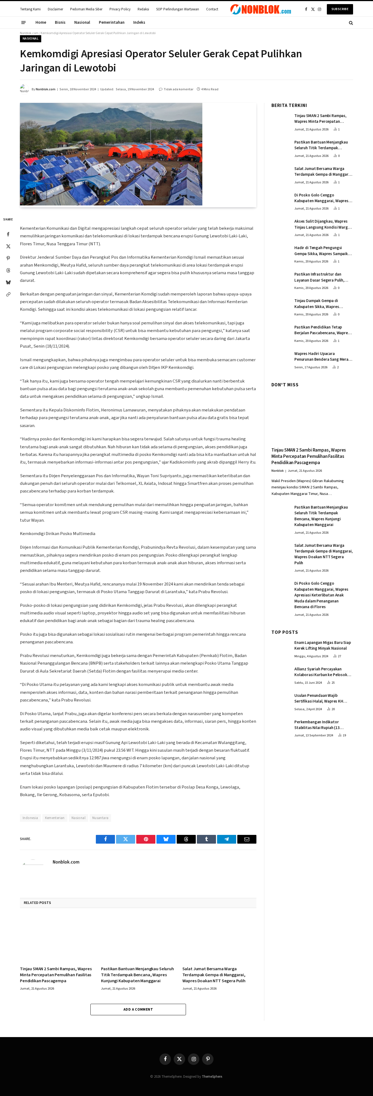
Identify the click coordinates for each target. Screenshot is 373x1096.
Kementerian (55, 818)
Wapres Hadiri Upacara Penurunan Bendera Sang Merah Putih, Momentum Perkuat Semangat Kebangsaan (322, 357)
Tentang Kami (30, 9)
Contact (212, 9)
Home (40, 22)
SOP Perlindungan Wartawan (177, 9)
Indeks (139, 22)
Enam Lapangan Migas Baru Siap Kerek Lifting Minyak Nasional (322, 646)
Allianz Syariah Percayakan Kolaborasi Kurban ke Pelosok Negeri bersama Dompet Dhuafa (322, 672)
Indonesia (30, 818)
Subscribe (339, 9)
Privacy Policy (120, 9)
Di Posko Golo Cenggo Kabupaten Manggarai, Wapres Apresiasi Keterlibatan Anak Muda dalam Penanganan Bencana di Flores (321, 198)
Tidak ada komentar (178, 89)
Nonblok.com (29, 33)
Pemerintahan (112, 22)
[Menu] (23, 22)
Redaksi (143, 9)
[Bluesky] (8, 282)
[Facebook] (8, 234)
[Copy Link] (8, 294)
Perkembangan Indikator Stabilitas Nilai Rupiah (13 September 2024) (317, 725)
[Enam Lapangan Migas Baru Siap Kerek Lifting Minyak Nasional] (280, 649)
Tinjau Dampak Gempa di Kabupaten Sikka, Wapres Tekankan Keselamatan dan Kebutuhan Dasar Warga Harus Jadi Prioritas (321, 304)
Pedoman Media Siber (86, 9)
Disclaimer (55, 9)
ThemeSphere (212, 1076)
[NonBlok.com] (261, 9)
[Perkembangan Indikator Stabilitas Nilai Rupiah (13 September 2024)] (280, 728)
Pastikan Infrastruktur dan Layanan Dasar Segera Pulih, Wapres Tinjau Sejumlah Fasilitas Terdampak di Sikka (323, 277)
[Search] (350, 22)
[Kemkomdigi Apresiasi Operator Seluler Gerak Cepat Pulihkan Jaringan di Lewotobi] (111, 204)
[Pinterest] (8, 258)
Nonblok (277, 471)
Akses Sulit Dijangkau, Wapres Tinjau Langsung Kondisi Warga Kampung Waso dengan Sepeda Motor (322, 225)
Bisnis (60, 22)
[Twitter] (8, 246)
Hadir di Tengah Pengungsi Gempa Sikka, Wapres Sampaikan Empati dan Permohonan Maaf (323, 251)
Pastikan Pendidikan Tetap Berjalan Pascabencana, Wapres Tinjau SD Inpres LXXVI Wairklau (322, 330)
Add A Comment (138, 1009)
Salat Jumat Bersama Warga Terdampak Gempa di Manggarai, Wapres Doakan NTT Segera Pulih (213, 975)
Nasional (82, 22)
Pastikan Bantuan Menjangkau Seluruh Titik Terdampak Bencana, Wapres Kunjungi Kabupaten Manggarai (137, 975)
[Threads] (8, 270)
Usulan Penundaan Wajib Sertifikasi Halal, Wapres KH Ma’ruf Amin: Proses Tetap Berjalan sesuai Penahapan (318, 698)
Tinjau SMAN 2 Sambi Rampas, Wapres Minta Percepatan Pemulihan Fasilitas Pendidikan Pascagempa (56, 975)
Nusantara (100, 818)
